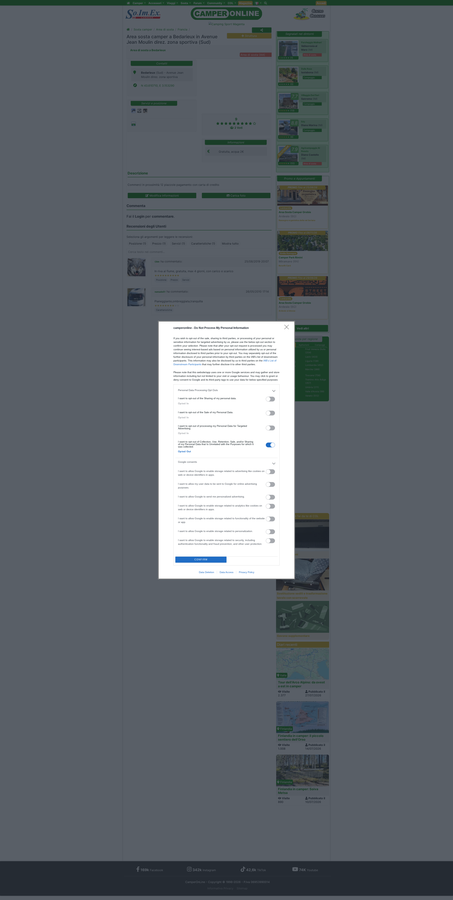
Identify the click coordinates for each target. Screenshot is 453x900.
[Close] (287, 328)
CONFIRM (201, 559)
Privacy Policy (246, 572)
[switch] (270, 399)
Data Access (226, 572)
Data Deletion (206, 572)
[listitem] (226, 391)
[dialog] (226, 450)
